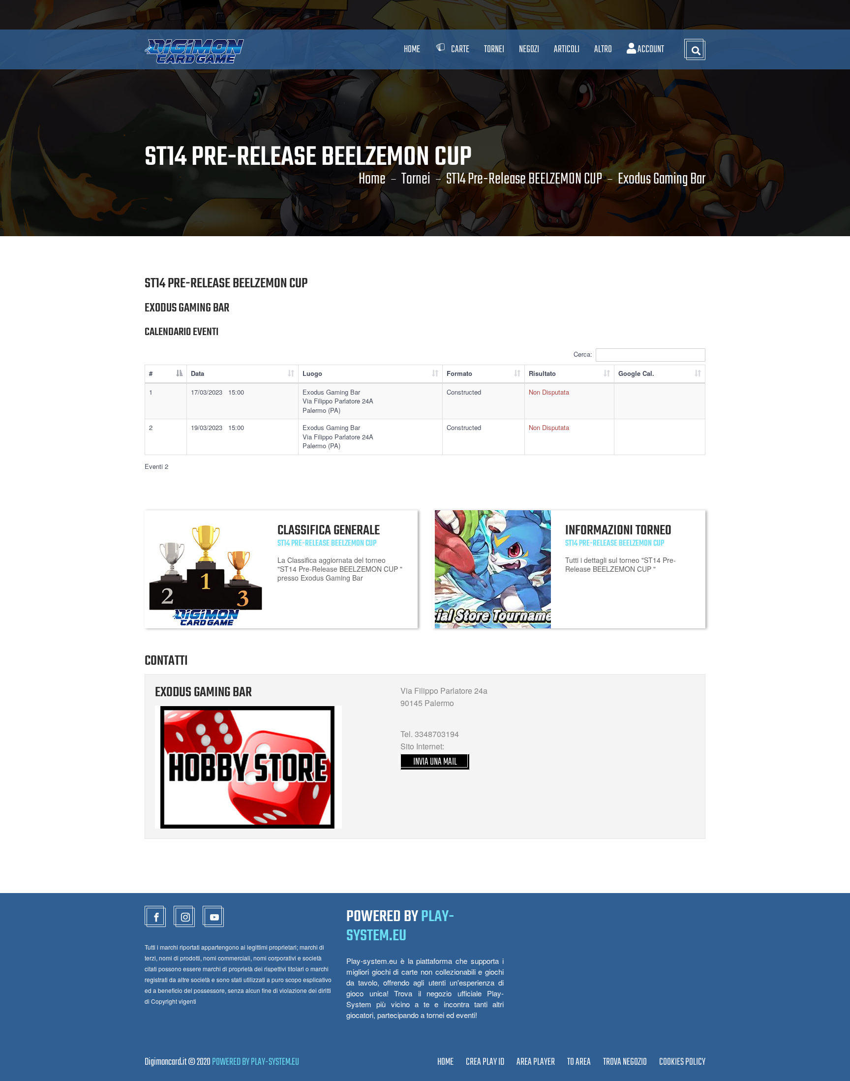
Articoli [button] (566, 49)
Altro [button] (603, 49)
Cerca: (583, 354)
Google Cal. (636, 373)
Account (650, 49)
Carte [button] (460, 49)
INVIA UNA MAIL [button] (435, 762)
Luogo (312, 373)
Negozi (529, 49)
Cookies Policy (682, 1062)
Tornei (415, 179)
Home (412, 49)
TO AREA (579, 1062)
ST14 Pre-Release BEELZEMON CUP (524, 179)
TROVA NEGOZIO (625, 1062)
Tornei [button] (494, 49)
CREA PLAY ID (485, 1062)
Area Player (535, 1062)
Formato (459, 373)
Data (197, 373)
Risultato (542, 373)
